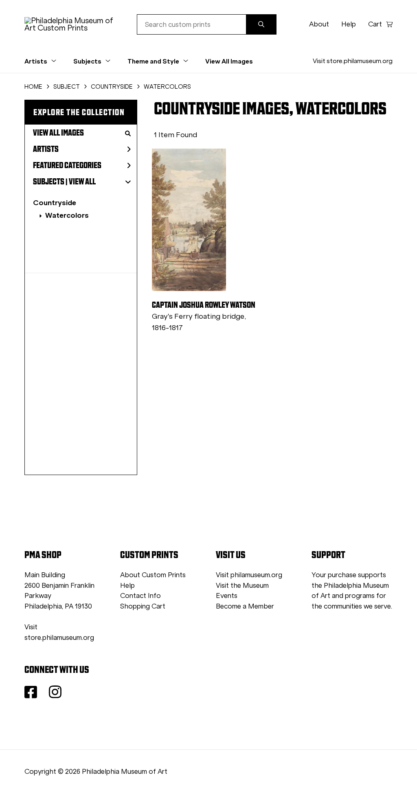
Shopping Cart (142, 606)
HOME (33, 86)
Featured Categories (67, 165)
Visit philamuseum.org (249, 575)
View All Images (229, 61)
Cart (375, 24)
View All (82, 181)
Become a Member (245, 606)
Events (226, 596)
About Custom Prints (153, 575)
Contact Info (140, 596)
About (319, 24)
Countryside (54, 202)
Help (348, 24)
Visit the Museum (242, 585)
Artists (46, 149)
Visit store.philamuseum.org (353, 60)
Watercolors (67, 215)
